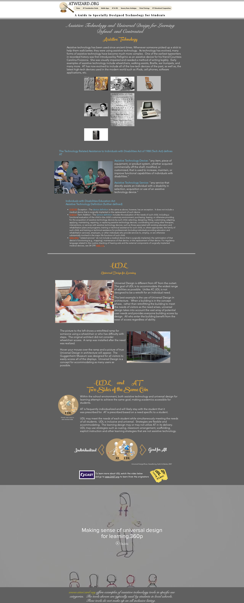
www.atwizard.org (82, 592)
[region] (148, 349)
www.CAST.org (112, 476)
